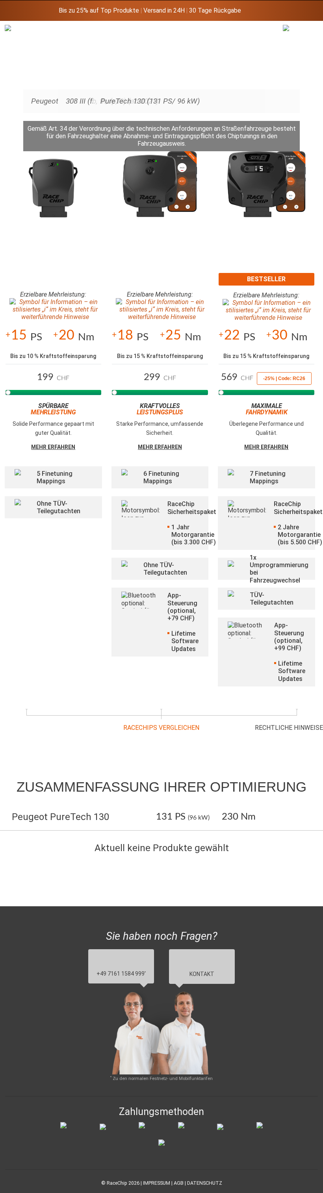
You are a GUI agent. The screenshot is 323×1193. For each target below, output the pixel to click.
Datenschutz (204, 1183)
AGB (179, 1183)
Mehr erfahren (53, 447)
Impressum (156, 1183)
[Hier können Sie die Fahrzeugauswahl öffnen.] (293, 89)
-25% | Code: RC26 (284, 378)
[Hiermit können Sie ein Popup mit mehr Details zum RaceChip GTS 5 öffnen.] (266, 191)
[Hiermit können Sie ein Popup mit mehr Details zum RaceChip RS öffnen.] (160, 191)
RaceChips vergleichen (161, 727)
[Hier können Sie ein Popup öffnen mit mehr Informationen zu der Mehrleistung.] (54, 309)
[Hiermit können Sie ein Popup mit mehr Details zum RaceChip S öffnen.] (53, 191)
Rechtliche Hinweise (289, 727)
